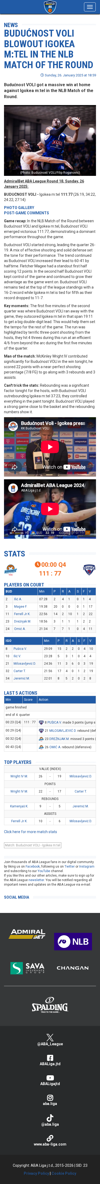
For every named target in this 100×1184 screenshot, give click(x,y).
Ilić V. (17, 656)
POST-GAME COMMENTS (26, 213)
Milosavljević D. (25, 663)
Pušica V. (20, 649)
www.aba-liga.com (50, 1144)
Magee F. (20, 606)
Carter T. (20, 671)
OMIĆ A (54, 747)
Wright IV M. (19, 776)
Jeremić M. (22, 678)
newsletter (36, 880)
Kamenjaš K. (19, 806)
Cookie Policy (63, 1173)
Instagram (86, 866)
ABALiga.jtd (50, 1064)
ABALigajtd (50, 1084)
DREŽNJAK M (59, 739)
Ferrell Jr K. (22, 614)
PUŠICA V (54, 723)
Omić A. (20, 629)
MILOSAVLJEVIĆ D (62, 731)
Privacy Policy (36, 1173)
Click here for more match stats (30, 832)
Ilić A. (18, 599)
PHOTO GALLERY (19, 208)
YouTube (44, 871)
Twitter (70, 866)
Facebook (33, 866)
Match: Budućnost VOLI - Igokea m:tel (32, 845)
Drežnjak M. (22, 621)
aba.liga (50, 1104)
